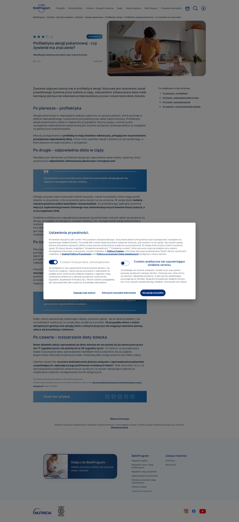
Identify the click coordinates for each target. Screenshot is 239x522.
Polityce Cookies (115, 251)
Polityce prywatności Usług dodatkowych (118, 254)
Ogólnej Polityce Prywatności (76, 254)
